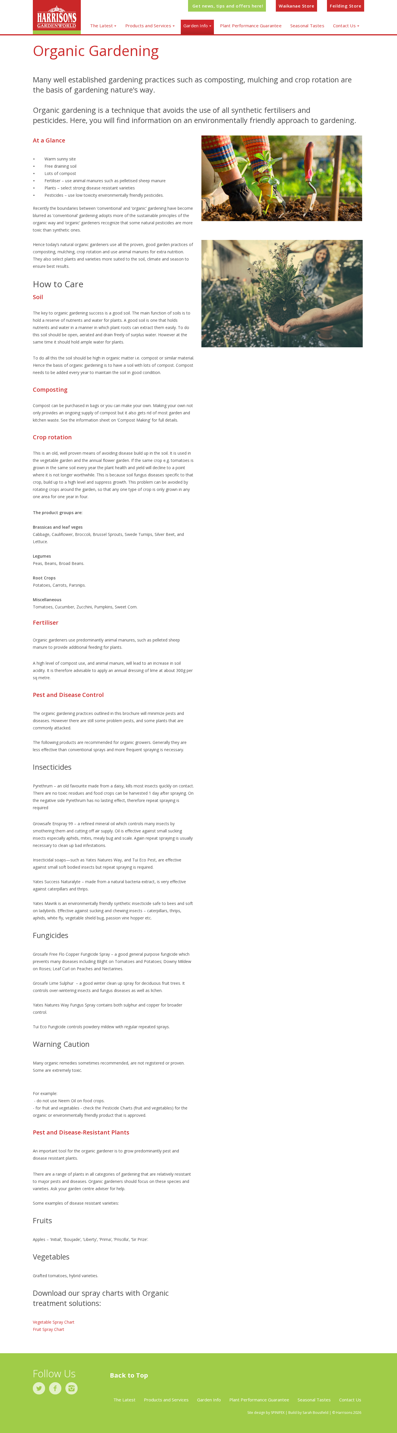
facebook (55, 1388)
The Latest (101, 25)
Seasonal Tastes (307, 25)
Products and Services (148, 25)
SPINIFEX (278, 1412)
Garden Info (195, 25)
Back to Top (129, 1375)
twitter (39, 1388)
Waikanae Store (296, 6)
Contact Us (344, 25)
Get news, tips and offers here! (227, 6)
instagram (71, 1388)
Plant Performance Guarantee (250, 25)
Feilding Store (345, 6)
